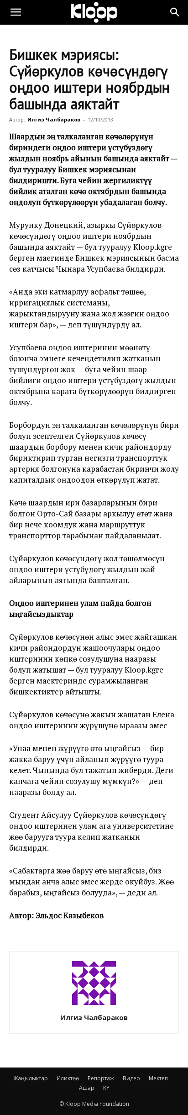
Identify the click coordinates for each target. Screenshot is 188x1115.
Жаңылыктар (30, 1078)
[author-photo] (94, 1004)
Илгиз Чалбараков (53, 119)
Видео (131, 1078)
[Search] (175, 12)
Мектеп (158, 1078)
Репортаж (101, 1078)
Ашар (86, 1088)
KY (106, 1088)
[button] (15, 12)
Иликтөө (68, 1078)
